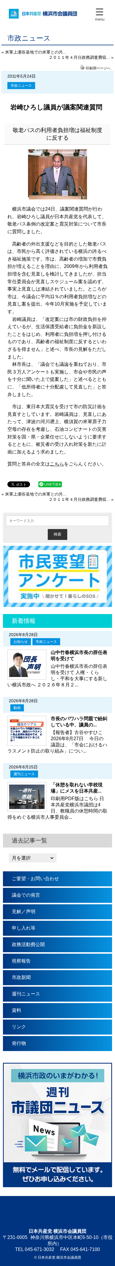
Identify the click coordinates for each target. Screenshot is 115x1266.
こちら (57, 463)
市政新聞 (21, 977)
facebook (39, 1212)
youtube (75, 1212)
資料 (16, 1010)
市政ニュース (21, 86)
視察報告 (21, 960)
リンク (19, 1026)
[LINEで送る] (50, 483)
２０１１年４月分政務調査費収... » (81, 57)
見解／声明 (23, 911)
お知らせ (21, 642)
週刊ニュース (24, 774)
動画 (17, 708)
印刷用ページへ (98, 68)
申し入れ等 (23, 927)
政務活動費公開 (28, 944)
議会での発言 (26, 895)
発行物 (19, 1043)
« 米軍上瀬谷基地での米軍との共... (33, 52)
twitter (57, 1212)
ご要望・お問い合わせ (35, 878)
